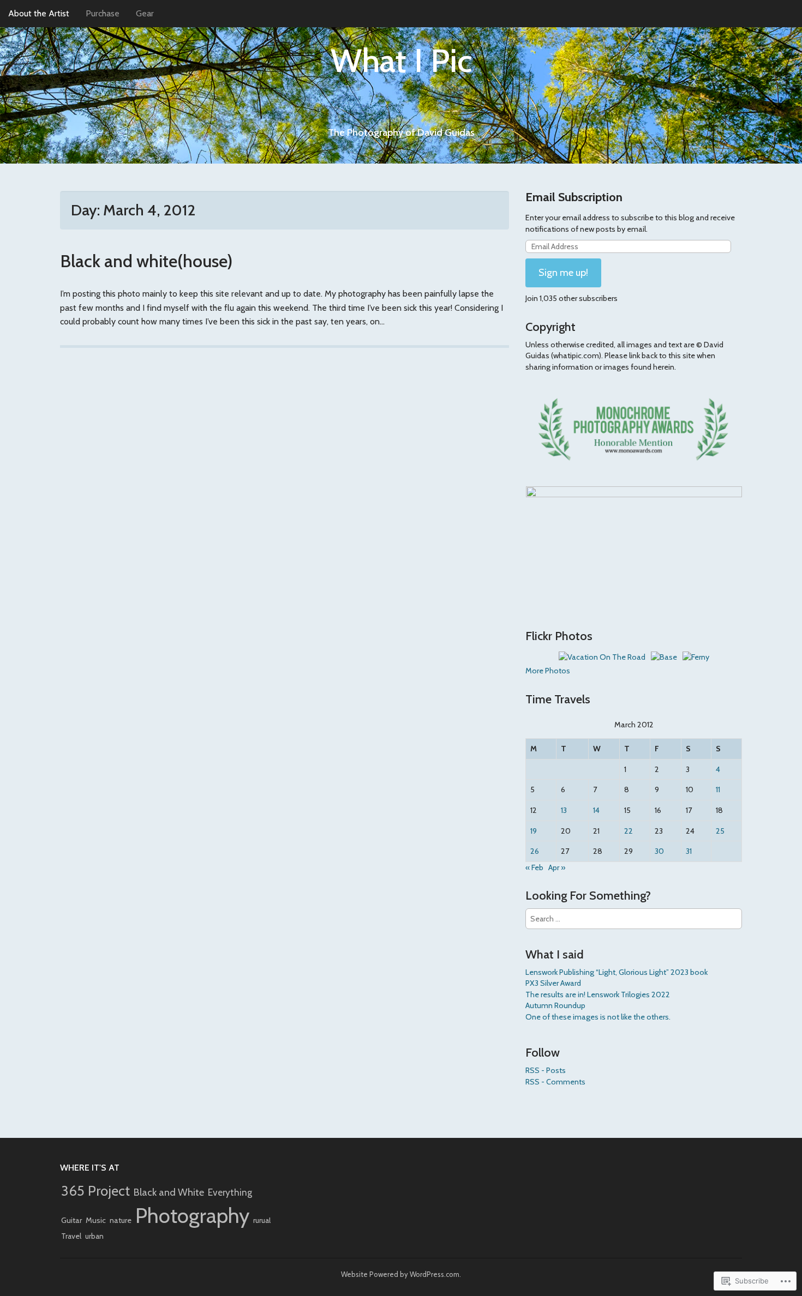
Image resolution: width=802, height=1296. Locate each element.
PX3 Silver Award (553, 983)
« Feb (534, 867)
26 (534, 851)
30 (659, 851)
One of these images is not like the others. (598, 1017)
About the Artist (38, 13)
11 (718, 789)
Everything (230, 1192)
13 (564, 810)
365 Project (95, 1190)
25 (720, 831)
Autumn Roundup (555, 1005)
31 (689, 851)
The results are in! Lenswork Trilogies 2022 (597, 994)
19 (533, 831)
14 (596, 810)
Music (96, 1220)
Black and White (169, 1192)
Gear (145, 13)
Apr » (556, 867)
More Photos (547, 671)
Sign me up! (563, 273)
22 (628, 831)
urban (94, 1236)
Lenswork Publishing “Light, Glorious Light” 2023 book (616, 972)
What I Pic (401, 61)
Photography (192, 1215)
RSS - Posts (545, 1070)
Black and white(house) (146, 261)
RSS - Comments (555, 1082)
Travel (71, 1236)
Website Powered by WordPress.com (400, 1274)
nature (120, 1220)
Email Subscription (574, 197)
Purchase (102, 13)
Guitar (71, 1220)
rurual (262, 1220)
